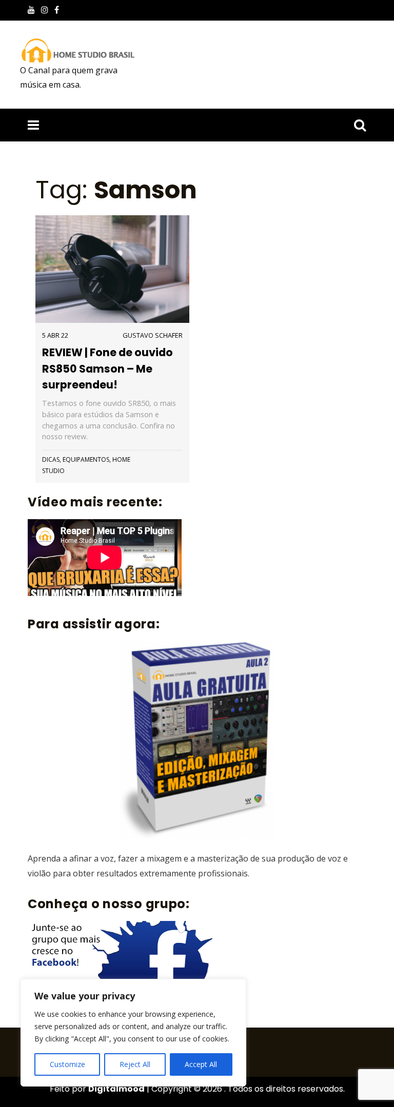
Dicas (51, 459)
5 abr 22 (55, 335)
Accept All (201, 1064)
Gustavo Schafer (153, 335)
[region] (133, 1032)
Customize (67, 1064)
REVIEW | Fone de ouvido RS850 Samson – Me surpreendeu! (107, 368)
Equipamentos (86, 459)
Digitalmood (116, 1089)
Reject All (135, 1064)
